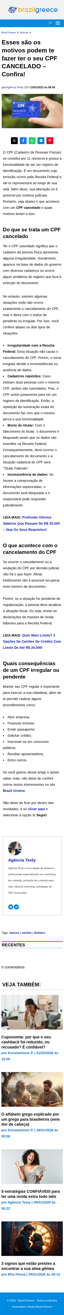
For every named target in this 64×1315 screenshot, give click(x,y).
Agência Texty (14, 87)
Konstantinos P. (20, 1053)
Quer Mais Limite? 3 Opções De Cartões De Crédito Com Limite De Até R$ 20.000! (32, 641)
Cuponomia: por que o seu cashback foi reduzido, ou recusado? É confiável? (26, 1042)
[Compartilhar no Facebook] (23, 140)
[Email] (10, 907)
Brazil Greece (14, 791)
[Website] (16, 907)
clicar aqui (36, 809)
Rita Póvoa (16, 1274)
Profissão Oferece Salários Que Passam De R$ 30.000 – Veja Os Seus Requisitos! (31, 523)
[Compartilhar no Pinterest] (49, 140)
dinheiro (39, 932)
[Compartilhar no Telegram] (41, 140)
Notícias (24, 32)
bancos (14, 932)
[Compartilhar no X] (14, 140)
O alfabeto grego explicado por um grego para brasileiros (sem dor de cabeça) (30, 1119)
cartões (27, 932)
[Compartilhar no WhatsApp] (32, 140)
